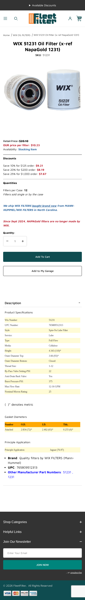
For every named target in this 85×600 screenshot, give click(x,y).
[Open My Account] (70, 18)
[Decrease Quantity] (7, 241)
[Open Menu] (5, 18)
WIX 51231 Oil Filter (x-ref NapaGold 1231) (56, 34)
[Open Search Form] (16, 18)
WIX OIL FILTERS (21, 35)
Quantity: (9, 232)
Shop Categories (15, 522)
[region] (42, 129)
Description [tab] (13, 303)
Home (6, 35)
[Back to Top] (73, 575)
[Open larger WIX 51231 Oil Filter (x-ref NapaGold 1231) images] (42, 89)
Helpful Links (12, 532)
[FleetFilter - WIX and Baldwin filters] (42, 18)
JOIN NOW (42, 564)
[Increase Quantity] (23, 241)
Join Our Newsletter (17, 541)
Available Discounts (44, 5)
